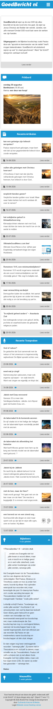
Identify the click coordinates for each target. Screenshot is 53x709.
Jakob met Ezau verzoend (15, 395)
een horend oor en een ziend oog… (19, 514)
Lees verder (26, 65)
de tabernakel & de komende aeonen (20, 418)
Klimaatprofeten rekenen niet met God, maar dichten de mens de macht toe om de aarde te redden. (21, 226)
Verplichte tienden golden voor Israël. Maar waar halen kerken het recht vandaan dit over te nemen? (21, 200)
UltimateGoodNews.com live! (16, 243)
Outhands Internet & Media (28, 702)
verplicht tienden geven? (14, 194)
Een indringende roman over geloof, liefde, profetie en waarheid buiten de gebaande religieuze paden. (21, 323)
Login (14, 705)
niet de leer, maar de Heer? (15, 491)
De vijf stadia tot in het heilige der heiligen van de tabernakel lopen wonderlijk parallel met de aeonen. (21, 424)
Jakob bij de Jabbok (12, 468)
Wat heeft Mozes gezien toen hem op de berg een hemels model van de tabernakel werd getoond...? (21, 451)
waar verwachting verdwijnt (15, 290)
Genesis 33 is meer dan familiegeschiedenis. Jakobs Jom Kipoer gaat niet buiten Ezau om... (20, 401)
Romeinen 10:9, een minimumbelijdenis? (22, 267)
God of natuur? (10, 348)
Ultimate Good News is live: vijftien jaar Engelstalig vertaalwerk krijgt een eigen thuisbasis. (19, 250)
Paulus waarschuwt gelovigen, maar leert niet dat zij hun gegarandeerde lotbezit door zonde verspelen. (21, 151)
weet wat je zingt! (11, 371)
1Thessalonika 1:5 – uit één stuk (18, 549)
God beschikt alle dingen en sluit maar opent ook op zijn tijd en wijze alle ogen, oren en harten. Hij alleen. (20, 521)
